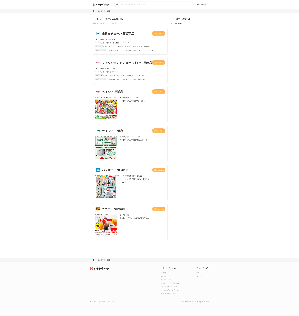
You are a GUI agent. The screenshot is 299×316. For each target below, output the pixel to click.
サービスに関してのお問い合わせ (171, 290)
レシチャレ (199, 276)
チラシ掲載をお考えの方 (168, 293)
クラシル (198, 273)
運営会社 (163, 273)
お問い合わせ (201, 4)
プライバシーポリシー (167, 280)
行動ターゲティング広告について (171, 283)
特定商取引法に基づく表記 (169, 286)
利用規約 (163, 276)
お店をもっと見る (159, 33)
